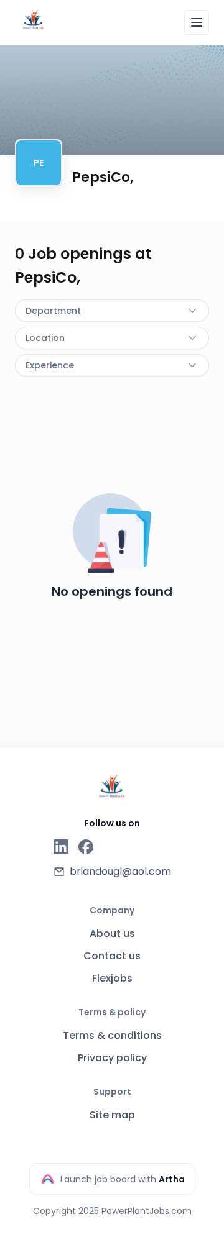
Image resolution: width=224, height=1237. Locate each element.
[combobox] (112, 310)
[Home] (33, 20)
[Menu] (196, 22)
